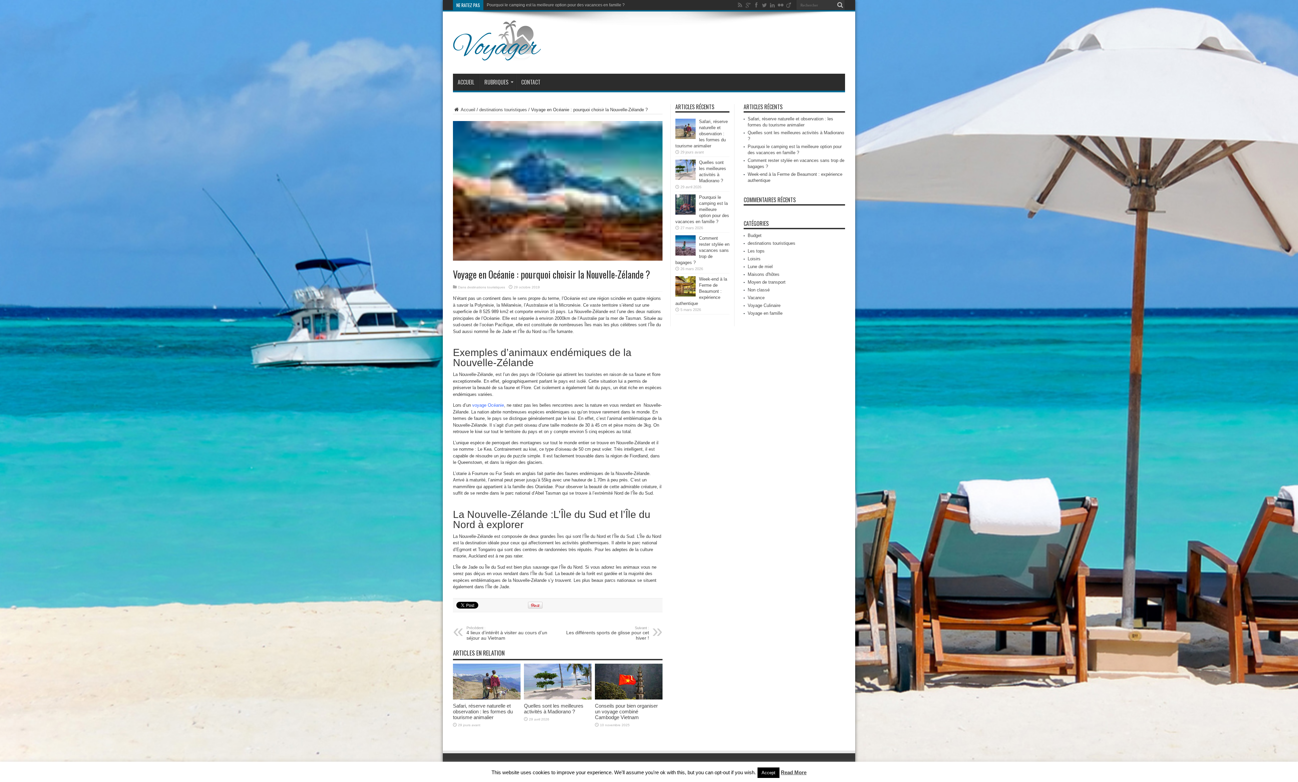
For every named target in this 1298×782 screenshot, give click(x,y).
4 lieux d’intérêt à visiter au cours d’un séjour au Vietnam (506, 633)
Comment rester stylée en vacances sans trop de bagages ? (542, 5)
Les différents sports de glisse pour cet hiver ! (607, 633)
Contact (530, 82)
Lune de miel (760, 266)
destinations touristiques (503, 109)
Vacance (756, 297)
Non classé (759, 289)
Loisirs (754, 258)
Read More (794, 772)
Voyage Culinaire (764, 305)
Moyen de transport (767, 282)
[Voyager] (497, 57)
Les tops (756, 251)
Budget (755, 235)
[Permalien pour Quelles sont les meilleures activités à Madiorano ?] (558, 698)
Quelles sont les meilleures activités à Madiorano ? (553, 708)
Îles (560, 536)
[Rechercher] (840, 5)
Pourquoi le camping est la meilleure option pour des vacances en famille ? (702, 209)
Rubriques (496, 82)
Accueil (466, 82)
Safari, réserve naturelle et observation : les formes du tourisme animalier (483, 711)
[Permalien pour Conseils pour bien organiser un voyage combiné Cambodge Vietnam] (629, 698)
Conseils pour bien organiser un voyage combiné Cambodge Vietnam (626, 711)
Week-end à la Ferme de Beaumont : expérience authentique (701, 291)
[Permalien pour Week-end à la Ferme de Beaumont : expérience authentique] (685, 295)
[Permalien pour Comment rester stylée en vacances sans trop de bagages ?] (685, 254)
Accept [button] (768, 772)
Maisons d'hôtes (763, 274)
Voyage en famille (765, 313)
